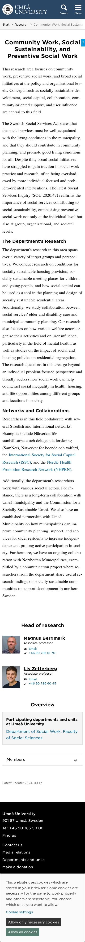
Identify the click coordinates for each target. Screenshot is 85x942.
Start (5, 24)
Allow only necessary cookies (33, 922)
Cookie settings (19, 912)
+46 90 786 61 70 (42, 653)
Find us (9, 835)
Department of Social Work (33, 731)
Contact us (12, 844)
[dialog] (42, 908)
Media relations (16, 852)
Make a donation (17, 867)
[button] (42, 759)
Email (33, 648)
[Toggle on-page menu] (83, 42)
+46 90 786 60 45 (42, 683)
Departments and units (23, 859)
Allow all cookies (22, 932)
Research (21, 24)
